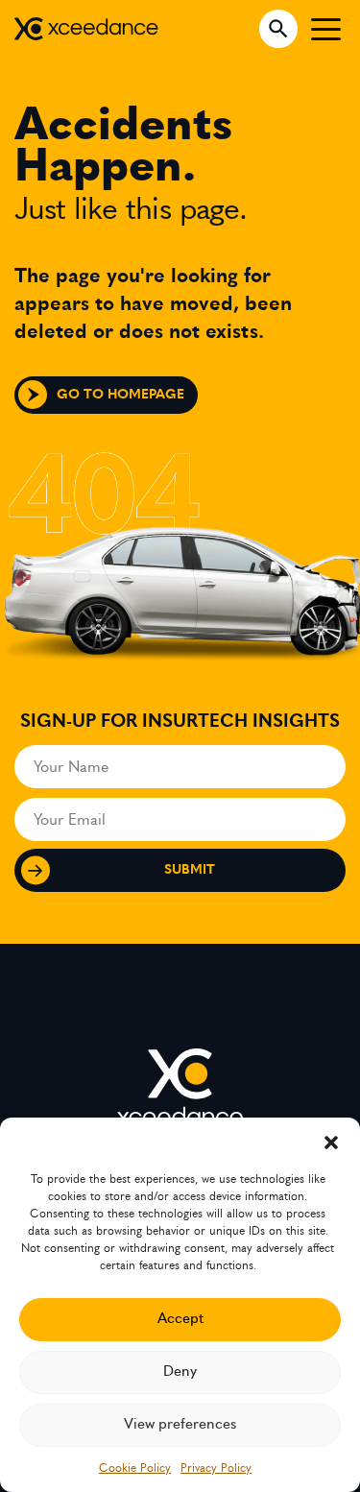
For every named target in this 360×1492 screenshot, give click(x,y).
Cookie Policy (135, 1468)
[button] (331, 1141)
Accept (180, 1319)
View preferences (180, 1424)
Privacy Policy (216, 1468)
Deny (180, 1371)
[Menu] (326, 28)
